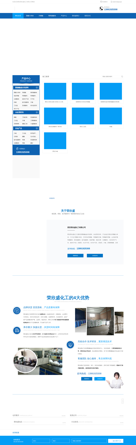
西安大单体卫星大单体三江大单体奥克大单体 (55, 101)
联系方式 (88, 15)
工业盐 (16, 105)
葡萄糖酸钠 (52, 15)
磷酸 (15, 117)
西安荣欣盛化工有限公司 (76, 227)
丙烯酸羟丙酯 (34, 95)
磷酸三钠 (24, 123)
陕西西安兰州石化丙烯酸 (83, 101)
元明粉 (16, 136)
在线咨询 (51, 198)
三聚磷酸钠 (33, 120)
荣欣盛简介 (75, 15)
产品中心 (64, 15)
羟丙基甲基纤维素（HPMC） (34, 133)
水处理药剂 (19, 112)
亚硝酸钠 (24, 105)
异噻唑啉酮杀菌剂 (17, 123)
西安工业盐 (83, 126)
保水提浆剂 (33, 105)
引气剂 (32, 99)
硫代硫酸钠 (25, 102)
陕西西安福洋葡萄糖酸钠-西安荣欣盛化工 (111, 101)
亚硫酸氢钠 (33, 117)
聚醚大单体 (30, 15)
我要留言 (75, 255)
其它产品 (16, 108)
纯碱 (15, 102)
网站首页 (18, 15)
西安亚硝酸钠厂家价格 (55, 126)
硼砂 (31, 143)
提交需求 (116, 441)
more (122, 273)
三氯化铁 (24, 117)
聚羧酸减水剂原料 (22, 87)
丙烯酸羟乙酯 (26, 95)
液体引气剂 (25, 99)
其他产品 (18, 128)
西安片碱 (55, 151)
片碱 (31, 102)
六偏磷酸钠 (33, 123)
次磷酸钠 (16, 99)
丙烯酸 (41, 15)
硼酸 (23, 136)
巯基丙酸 (16, 95)
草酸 (23, 143)
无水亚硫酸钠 (34, 136)
